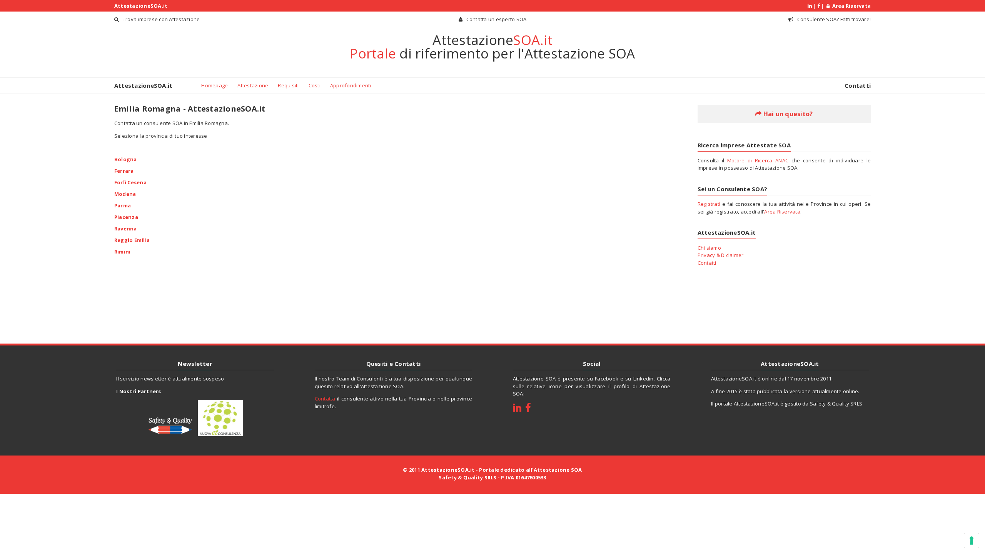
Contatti (858, 85)
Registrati (709, 203)
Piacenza (126, 216)
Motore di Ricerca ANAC (757, 160)
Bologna (125, 158)
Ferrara (124, 170)
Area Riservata (850, 5)
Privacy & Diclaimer (721, 255)
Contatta (325, 398)
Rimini (122, 251)
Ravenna (125, 228)
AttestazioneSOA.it (141, 5)
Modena (125, 193)
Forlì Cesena (130, 182)
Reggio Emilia (132, 239)
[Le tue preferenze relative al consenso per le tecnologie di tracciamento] (971, 540)
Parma (122, 205)
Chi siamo (709, 247)
